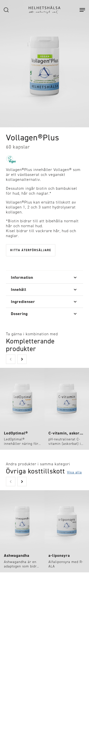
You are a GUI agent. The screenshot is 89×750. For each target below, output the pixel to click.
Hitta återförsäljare (30, 250)
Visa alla (74, 472)
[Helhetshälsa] (44, 10)
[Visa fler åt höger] (22, 359)
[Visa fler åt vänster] (10, 359)
